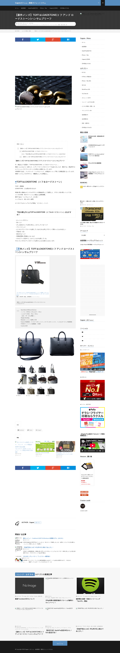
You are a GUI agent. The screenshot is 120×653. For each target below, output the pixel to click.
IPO (85, 626)
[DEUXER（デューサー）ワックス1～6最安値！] (18, 559)
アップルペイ (64, 627)
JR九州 (88, 626)
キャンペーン (68, 597)
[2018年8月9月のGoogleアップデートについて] (84, 148)
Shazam (92, 596)
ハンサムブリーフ (45, 24)
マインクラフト (86, 110)
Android (86, 596)
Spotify (95, 596)
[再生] (82, 451)
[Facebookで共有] (22, 40)
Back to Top (60, 643)
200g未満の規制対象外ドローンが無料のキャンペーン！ (59, 601)
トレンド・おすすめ (28, 23)
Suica (53, 627)
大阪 (62, 24)
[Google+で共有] (53, 40)
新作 (64, 24)
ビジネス (55, 24)
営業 (59, 24)
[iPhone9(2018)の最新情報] (84, 166)
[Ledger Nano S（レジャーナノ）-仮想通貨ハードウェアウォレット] (84, 175)
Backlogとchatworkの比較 (42, 452)
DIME (56, 597)
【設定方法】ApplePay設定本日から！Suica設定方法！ (59, 631)
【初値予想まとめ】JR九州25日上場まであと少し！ (38, 547)
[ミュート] (100, 451)
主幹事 (94, 626)
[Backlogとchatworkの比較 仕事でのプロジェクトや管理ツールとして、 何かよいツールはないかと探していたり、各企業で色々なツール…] (45, 446)
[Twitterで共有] (37, 40)
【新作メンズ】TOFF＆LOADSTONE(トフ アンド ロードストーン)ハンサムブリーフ (40, 148)
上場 (91, 626)
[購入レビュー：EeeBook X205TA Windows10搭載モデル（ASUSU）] (18, 541)
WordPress (85, 89)
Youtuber (35, 596)
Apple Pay (49, 627)
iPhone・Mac (43, 8)
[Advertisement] (45, 62)
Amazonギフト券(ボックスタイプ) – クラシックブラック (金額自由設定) (87, 476)
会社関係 (84, 119)
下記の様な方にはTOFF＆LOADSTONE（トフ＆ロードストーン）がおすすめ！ (44, 154)
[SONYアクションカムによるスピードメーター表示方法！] (84, 157)
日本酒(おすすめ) (64, 8)
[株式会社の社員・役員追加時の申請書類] (84, 139)
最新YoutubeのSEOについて (25, 599)
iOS (89, 596)
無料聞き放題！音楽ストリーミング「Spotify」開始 (88, 600)
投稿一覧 (37, 522)
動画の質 (40, 596)
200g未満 (53, 597)
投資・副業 (85, 123)
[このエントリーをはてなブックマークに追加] (68, 40)
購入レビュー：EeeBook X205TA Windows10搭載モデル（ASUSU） (43, 538)
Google (24, 596)
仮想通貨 (23, 8)
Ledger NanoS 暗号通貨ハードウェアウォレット (92, 244)
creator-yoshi (83, 510)
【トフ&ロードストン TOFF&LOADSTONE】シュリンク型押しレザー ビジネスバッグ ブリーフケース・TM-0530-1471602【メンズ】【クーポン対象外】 (32, 294)
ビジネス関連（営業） (87, 106)
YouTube (84, 93)
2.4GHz (48, 597)
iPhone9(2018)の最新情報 (94, 163)
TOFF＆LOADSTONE (22, 24)
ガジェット (85, 97)
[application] (92, 445)
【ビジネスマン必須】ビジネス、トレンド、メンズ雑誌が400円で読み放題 (24, 450)
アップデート (58, 627)
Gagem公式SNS (54, 8)
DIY (83, 72)
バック (51, 24)
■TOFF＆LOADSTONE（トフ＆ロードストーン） (34, 151)
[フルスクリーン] (103, 451)
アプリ (99, 596)
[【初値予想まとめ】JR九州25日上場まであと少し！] (18, 550)
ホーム (17, 8)
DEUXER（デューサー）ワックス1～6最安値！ (37, 556)
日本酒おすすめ (86, 127)
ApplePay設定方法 (33, 8)
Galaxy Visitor (62, 597)
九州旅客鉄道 (100, 626)
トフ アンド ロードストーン (34, 24)
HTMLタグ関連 (86, 76)
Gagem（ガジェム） (87, 320)
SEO (83, 85)
